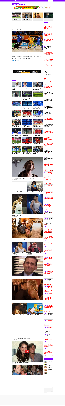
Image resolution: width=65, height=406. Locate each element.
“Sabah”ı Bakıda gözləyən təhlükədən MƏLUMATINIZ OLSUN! (48, 283)
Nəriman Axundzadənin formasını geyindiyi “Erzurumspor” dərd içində (48, 138)
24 (46, 391)
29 (52, 391)
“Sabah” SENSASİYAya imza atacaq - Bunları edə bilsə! (48, 324)
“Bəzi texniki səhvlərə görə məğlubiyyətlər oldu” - (48, 90)
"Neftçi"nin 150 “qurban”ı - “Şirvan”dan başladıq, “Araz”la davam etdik (48, 144)
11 (47, 389)
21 (51, 390)
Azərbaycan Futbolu (15, 10)
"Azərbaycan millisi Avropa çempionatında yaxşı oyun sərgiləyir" (48, 71)
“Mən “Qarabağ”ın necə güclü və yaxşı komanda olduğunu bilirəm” (48, 342)
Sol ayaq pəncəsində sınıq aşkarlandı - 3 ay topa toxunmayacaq (48, 280)
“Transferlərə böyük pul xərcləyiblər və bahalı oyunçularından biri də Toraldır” (48, 135)
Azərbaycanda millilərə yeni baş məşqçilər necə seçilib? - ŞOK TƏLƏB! (48, 338)
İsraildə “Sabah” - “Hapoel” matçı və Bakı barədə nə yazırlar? (48, 237)
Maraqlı (26, 10)
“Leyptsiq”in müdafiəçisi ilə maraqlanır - (48, 216)
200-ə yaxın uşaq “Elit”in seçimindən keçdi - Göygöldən (48, 65)
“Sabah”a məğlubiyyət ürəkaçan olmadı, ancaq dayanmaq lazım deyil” (48, 189)
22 (52, 390)
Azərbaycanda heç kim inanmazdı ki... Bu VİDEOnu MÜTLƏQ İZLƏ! (48, 27)
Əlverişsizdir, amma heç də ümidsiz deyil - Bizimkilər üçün (48, 247)
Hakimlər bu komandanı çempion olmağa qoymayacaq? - (48, 287)
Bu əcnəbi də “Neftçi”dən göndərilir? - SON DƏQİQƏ (48, 250)
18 (47, 390)
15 (52, 389)
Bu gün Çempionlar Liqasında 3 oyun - (48, 223)
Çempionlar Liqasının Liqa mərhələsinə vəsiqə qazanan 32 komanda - (48, 148)
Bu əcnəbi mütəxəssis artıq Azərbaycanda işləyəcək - (48, 78)
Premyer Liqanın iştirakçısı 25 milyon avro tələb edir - (48, 44)
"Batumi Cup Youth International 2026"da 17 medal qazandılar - (48, 97)
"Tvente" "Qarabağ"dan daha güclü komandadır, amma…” (47, 298)
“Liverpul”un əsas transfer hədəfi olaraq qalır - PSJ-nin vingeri (48, 314)
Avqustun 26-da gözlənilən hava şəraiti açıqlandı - (48, 93)
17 (46, 390)
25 (47, 391)
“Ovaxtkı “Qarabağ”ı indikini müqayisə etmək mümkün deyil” (47, 180)
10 (46, 389)
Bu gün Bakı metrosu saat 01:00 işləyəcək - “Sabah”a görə (48, 258)
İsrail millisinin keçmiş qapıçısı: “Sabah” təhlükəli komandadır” (48, 311)
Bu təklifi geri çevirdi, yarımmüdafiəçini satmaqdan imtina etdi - (48, 151)
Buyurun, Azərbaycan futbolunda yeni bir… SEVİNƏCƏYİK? (48, 264)
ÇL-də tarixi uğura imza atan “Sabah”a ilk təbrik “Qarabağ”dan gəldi (48, 186)
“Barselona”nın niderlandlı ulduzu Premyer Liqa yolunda (48, 331)
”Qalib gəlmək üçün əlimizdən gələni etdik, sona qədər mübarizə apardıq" (48, 75)
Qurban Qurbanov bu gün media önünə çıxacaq (48, 352)
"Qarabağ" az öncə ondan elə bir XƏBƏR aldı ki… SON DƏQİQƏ (48, 321)
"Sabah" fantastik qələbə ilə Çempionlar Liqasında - (48, 198)
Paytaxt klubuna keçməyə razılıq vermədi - (48, 276)
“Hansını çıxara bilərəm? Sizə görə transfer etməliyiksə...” (48, 176)
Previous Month (44, 385)
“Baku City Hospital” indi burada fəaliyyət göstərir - (48, 40)
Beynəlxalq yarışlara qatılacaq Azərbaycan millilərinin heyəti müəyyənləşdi (48, 107)
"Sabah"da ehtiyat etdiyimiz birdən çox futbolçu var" (48, 243)
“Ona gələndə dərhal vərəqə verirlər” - (48, 335)
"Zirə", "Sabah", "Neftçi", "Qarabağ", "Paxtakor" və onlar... (48, 356)
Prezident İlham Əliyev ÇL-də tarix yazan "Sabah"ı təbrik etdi (48, 31)
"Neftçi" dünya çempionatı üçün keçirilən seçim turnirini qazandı (48, 122)
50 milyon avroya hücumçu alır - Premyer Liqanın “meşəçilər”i (48, 158)
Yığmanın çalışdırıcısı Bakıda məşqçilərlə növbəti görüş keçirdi (48, 100)
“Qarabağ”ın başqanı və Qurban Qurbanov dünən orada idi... (48, 53)
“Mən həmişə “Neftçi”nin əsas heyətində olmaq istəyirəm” (48, 317)
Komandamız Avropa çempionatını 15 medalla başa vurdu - (48, 104)
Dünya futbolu (21, 10)
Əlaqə (46, 10)
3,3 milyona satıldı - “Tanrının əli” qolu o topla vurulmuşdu (47, 47)
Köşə (43, 10)
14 (51, 389)
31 (46, 392)
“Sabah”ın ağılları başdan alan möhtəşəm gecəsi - (48, 57)
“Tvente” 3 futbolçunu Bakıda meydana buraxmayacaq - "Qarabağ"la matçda (48, 173)
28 (51, 391)
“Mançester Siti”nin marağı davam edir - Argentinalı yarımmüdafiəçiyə (48, 129)
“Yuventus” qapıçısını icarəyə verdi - (48, 212)
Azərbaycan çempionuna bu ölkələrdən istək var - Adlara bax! (48, 328)
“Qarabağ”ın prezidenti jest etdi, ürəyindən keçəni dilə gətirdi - (48, 164)
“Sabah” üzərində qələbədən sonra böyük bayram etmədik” (48, 349)
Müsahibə (30, 10)
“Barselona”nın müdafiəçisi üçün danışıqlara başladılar (48, 155)
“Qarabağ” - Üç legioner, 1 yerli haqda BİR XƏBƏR (48, 202)
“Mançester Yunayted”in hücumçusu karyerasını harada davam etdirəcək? (48, 125)
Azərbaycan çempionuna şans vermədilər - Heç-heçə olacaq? (48, 290)
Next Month (52, 385)
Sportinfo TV (34, 10)
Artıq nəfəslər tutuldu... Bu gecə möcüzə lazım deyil (48, 227)
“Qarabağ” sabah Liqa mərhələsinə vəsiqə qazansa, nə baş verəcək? (48, 34)
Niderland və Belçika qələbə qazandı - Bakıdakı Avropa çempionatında (47, 113)
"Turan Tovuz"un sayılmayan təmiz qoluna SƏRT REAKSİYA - (48, 345)
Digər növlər (39, 10)
